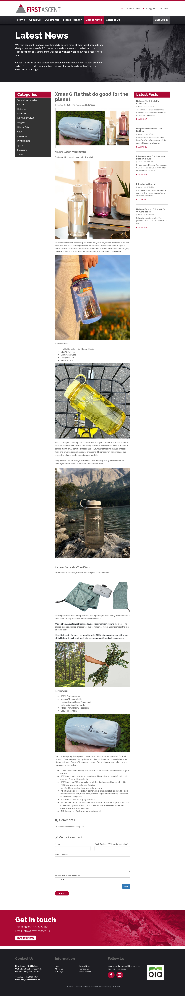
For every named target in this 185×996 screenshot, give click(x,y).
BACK (62, 893)
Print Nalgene (23, 141)
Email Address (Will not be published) (111, 844)
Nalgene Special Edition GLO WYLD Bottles (150, 210)
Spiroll (20, 145)
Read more (141, 119)
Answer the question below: (67, 875)
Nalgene (21, 122)
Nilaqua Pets (23, 127)
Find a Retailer (72, 19)
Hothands (21, 109)
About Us (35, 19)
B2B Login (161, 19)
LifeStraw (21, 113)
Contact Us (113, 19)
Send (126, 886)
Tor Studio (115, 986)
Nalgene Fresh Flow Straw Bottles (149, 129)
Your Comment (62, 854)
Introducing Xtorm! (146, 184)
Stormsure (22, 150)
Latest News (94, 19)
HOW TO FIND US (25, 938)
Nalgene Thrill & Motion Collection (148, 102)
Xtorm (20, 154)
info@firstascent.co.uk (158, 8)
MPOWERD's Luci (25, 118)
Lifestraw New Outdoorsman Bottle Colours (151, 157)
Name (57, 844)
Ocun (19, 131)
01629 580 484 (132, 8)
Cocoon (20, 104)
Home (21, 19)
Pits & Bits (22, 136)
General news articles (27, 100)
